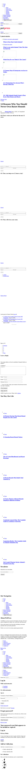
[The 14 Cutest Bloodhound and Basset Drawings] (15, 446)
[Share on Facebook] (4, 760)
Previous (2, 99)
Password (3, 698)
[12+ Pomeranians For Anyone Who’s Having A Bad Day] (15, 77)
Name (2, 377)
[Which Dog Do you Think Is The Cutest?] (15, 54)
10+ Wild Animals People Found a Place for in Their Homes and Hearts (14, 96)
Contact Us (5, 645)
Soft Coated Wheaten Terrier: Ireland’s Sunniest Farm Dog (14, 562)
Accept (2, 739)
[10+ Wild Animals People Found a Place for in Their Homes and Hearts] (15, 89)
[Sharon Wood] (9, 294)
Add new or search (5, 746)
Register (12, 708)
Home (4, 640)
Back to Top (3, 648)
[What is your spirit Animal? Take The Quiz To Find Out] (15, 44)
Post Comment (4, 388)
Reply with (4, 390)
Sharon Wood (3, 295)
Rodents (8, 13)
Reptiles (7, 12)
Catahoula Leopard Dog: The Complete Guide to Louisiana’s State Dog (14, 520)
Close (2, 649)
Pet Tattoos (5, 17)
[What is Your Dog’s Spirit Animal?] (15, 39)
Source (2, 161)
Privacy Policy (6, 644)
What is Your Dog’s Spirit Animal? (13, 42)
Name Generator (6, 16)
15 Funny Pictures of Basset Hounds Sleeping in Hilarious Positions (13, 499)
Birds (7, 7)
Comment (3, 365)
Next (6, 99)
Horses (7, 11)
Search (20, 23)
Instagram (5, 687)
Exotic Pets (8, 9)
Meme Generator (7, 15)
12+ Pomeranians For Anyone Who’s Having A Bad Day (13, 83)
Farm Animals (9, 10)
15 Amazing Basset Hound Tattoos (12, 437)
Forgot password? (4, 705)
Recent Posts (6, 276)
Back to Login (4, 722)
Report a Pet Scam (7, 20)
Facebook (5, 686)
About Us (5, 642)
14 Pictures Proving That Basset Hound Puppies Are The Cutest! (14, 416)
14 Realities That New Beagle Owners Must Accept (14, 321)
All (4, 6)
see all (15, 314)
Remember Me (5, 700)
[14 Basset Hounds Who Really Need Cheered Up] (15, 467)
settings (19, 393)
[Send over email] (4, 768)
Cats (4, 5)
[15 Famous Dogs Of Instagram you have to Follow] (15, 65)
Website (2, 382)
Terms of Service (7, 643)
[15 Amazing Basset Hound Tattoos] (15, 427)
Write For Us (6, 18)
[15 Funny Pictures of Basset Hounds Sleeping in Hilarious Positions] (15, 488)
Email (2, 379)
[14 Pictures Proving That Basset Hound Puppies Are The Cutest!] (15, 405)
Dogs (4, 4)
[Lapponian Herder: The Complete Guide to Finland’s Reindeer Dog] (15, 531)
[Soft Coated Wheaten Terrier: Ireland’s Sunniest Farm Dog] (15, 552)
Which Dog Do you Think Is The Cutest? (14, 59)
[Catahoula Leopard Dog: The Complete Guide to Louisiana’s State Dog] (15, 509)
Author (4, 274)
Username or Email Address (7, 695)
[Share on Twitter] (4, 763)
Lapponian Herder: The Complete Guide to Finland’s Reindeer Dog (14, 541)
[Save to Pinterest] (5, 765)
